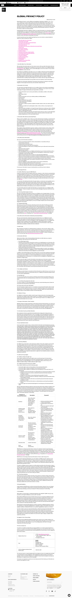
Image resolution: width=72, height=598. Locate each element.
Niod (8, 2)
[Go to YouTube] (52, 591)
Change (14, 589)
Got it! (65, 7)
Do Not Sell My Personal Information (41, 213)
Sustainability (10, 582)
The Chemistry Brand (21, 2)
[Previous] (26, 0)
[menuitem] (3, 3)
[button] (15, 5)
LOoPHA (14, 2)
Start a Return (36, 575)
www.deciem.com (20, 68)
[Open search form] (61, 1)
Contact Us (35, 573)
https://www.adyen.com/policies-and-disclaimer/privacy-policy (28, 132)
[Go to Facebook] (46, 591)
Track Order (35, 577)
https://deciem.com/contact (43, 534)
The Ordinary (3, 2)
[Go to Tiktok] (55, 591)
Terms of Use (48, 32)
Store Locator (36, 581)
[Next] (45, 0)
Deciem (27, 2)
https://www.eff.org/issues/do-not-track (35, 233)
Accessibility (10, 581)
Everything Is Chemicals (11, 585)
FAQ (21, 575)
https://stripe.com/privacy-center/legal (34, 133)
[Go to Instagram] (49, 591)
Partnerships (10, 583)
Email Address (49, 582)
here (21, 179)
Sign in (34, 579)
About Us (9, 575)
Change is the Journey (11, 584)
